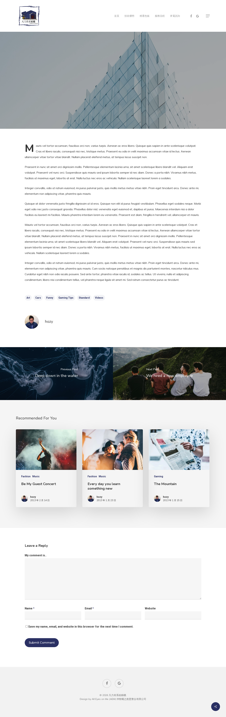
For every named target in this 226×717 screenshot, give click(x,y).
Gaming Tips (65, 297)
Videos (99, 297)
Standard (84, 297)
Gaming (121, 108)
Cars (38, 297)
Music (36, 476)
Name (29, 608)
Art (28, 297)
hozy (49, 321)
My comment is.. (35, 555)
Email (89, 608)
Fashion (104, 108)
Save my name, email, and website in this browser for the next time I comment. (80, 626)
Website (150, 608)
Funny (49, 297)
